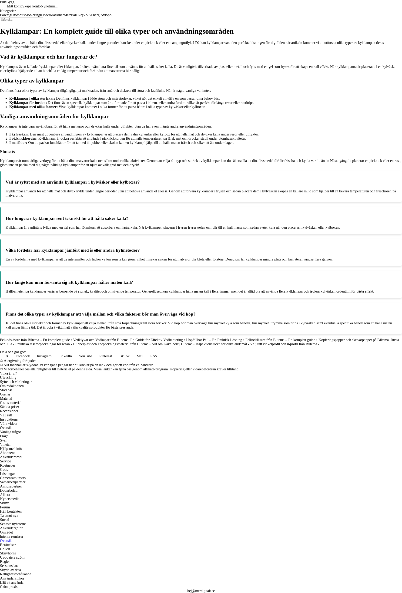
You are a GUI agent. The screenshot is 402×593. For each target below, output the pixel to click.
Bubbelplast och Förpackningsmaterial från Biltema (110, 344)
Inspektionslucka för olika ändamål (221, 344)
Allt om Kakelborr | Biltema (171, 344)
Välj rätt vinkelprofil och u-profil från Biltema (283, 344)
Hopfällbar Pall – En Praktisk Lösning (214, 340)
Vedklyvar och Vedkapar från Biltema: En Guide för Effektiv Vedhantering (128, 340)
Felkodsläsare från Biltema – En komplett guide (35, 340)
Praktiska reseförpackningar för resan (42, 344)
